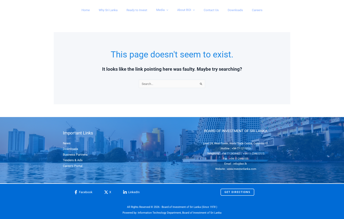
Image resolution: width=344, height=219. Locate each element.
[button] (166, 10)
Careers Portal (72, 166)
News (67, 143)
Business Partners (75, 154)
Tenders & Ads (73, 160)
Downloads (70, 149)
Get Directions (237, 192)
